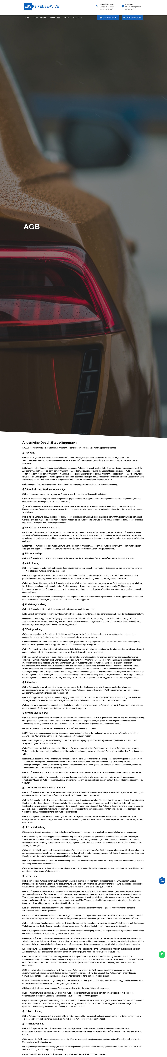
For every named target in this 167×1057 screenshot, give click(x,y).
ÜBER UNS (55, 18)
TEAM (66, 18)
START (27, 18)
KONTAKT (77, 18)
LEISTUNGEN (40, 18)
